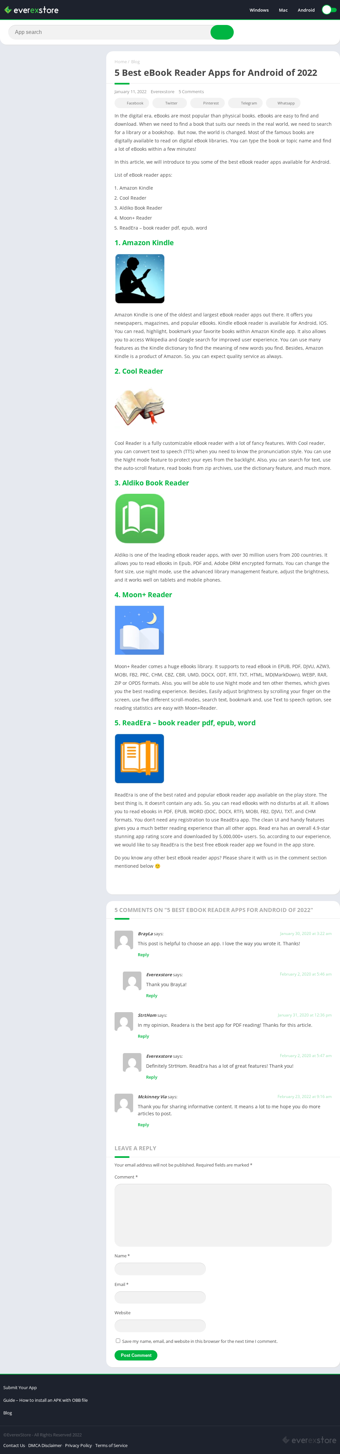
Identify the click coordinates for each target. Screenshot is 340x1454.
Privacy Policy (78, 1445)
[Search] (222, 32)
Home (121, 62)
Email (121, 1284)
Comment (126, 1177)
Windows (259, 10)
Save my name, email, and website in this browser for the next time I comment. (200, 1341)
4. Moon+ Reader (143, 594)
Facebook (135, 102)
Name (122, 1256)
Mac (283, 10)
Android (306, 10)
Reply (143, 955)
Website (122, 1313)
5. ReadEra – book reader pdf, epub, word (185, 722)
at (314, 933)
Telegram (249, 102)
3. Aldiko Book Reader (152, 482)
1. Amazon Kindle (144, 242)
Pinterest (211, 102)
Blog (135, 62)
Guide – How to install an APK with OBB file (45, 1400)
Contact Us (14, 1445)
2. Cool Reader (139, 371)
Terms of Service (111, 1445)
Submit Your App (20, 1387)
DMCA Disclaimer (45, 1445)
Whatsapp (286, 102)
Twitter (171, 102)
